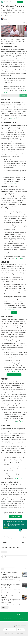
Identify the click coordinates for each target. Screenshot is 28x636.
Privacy (15, 625)
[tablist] (7, 552)
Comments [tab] (4, 552)
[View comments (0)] (7, 22)
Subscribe (20, 2)
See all (4, 607)
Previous (5, 542)
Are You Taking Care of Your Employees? (9, 573)
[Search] (25, 569)
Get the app (20, 629)
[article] (14, 577)
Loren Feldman (7, 18)
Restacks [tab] (10, 552)
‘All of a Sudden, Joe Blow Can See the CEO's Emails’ (10, 585)
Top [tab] (2, 568)
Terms (19, 625)
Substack (7, 633)
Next (23, 542)
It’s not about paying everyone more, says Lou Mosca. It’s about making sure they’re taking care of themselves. (10, 576)
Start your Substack (10, 629)
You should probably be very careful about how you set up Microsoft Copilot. (10, 588)
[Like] (2, 581)
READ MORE (13, 119)
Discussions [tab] (11, 568)
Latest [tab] (6, 568)
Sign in (25, 2)
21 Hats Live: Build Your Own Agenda (9, 596)
